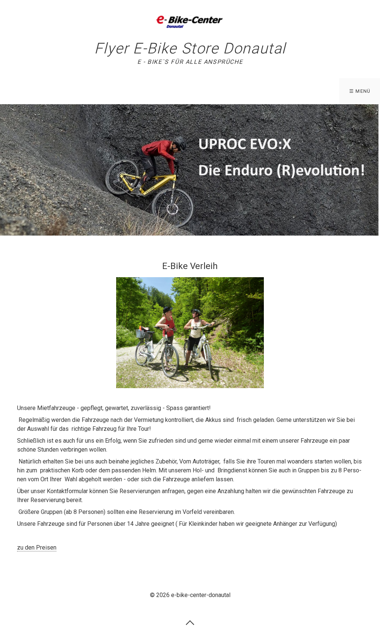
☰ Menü (360, 91)
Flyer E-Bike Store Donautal (190, 48)
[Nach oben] (190, 622)
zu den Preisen (36, 547)
